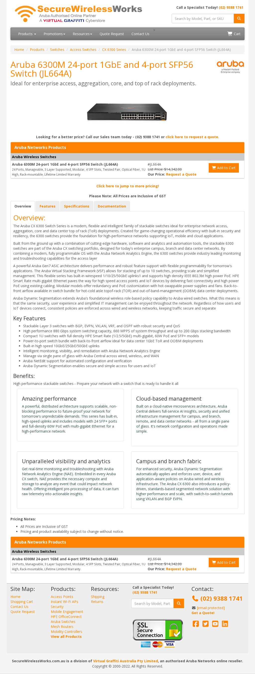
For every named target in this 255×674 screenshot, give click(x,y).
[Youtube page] (215, 625)
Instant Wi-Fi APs (64, 601)
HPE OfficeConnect (66, 616)
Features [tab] (48, 206)
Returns (97, 601)
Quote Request (112, 33)
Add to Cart (226, 167)
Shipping (97, 596)
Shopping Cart (21, 601)
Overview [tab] (22, 206)
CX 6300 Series (114, 49)
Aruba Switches (63, 621)
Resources (81, 33)
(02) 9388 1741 (231, 7)
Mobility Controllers (66, 631)
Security (57, 606)
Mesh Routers (62, 626)
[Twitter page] (205, 625)
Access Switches (83, 49)
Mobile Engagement (67, 611)
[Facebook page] (195, 625)
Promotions (53, 33)
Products (26, 33)
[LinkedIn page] (225, 625)
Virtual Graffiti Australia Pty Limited (125, 661)
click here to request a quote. (192, 136)
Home (19, 49)
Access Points (62, 596)
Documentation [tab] (112, 206)
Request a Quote (181, 174)
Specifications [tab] (76, 206)
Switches (57, 49)
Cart (237, 33)
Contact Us (140, 33)
